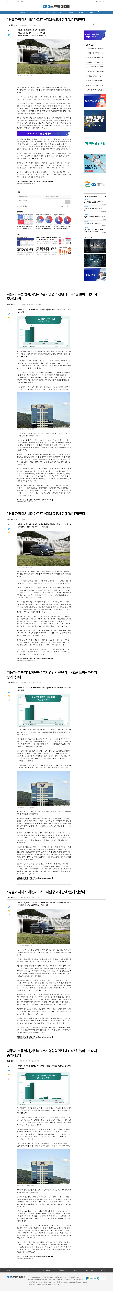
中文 (22, 1)
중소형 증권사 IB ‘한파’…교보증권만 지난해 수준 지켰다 (96, 85)
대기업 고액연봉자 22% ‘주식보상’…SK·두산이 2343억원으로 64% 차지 (43, 228)
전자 (40, 12)
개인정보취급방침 (47, 1270)
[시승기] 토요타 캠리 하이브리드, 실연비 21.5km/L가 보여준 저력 (96, 48)
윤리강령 (76, 1270)
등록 (67, 202)
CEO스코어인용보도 (90, 196)
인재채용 (21, 1270)
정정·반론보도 (89, 1270)
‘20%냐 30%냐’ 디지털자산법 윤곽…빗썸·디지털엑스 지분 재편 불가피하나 (96, 90)
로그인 (104, 1)
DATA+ (91, 12)
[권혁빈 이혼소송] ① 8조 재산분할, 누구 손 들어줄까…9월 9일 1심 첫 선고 (96, 67)
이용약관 (33, 1270)
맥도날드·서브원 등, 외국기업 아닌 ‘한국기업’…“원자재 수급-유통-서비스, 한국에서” (25, 228)
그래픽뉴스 (81, 12)
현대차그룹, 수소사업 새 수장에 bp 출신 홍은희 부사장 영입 (96, 57)
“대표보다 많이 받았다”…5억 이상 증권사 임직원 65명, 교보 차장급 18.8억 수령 (25, 250)
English (13, 1)
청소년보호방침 (63, 1270)
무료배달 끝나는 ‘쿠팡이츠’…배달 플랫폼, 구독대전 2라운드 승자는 (96, 62)
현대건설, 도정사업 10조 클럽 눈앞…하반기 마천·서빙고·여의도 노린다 (96, 71)
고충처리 (103, 1270)
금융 (54, 12)
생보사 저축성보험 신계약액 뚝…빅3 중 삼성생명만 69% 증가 (96, 81)
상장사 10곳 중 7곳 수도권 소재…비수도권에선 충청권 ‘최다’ (62, 227)
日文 (18, 1)
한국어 (8, 1)
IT (47, 12)
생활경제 (70, 12)
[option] (95, 121)
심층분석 (22, 12)
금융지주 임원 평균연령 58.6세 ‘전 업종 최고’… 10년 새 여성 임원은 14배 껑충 (46, 238)
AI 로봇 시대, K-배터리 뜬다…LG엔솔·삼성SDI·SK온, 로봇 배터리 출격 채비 (96, 53)
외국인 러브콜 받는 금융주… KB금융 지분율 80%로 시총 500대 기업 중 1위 (46, 249)
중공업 (62, 12)
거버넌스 (32, 12)
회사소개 (9, 1270)
